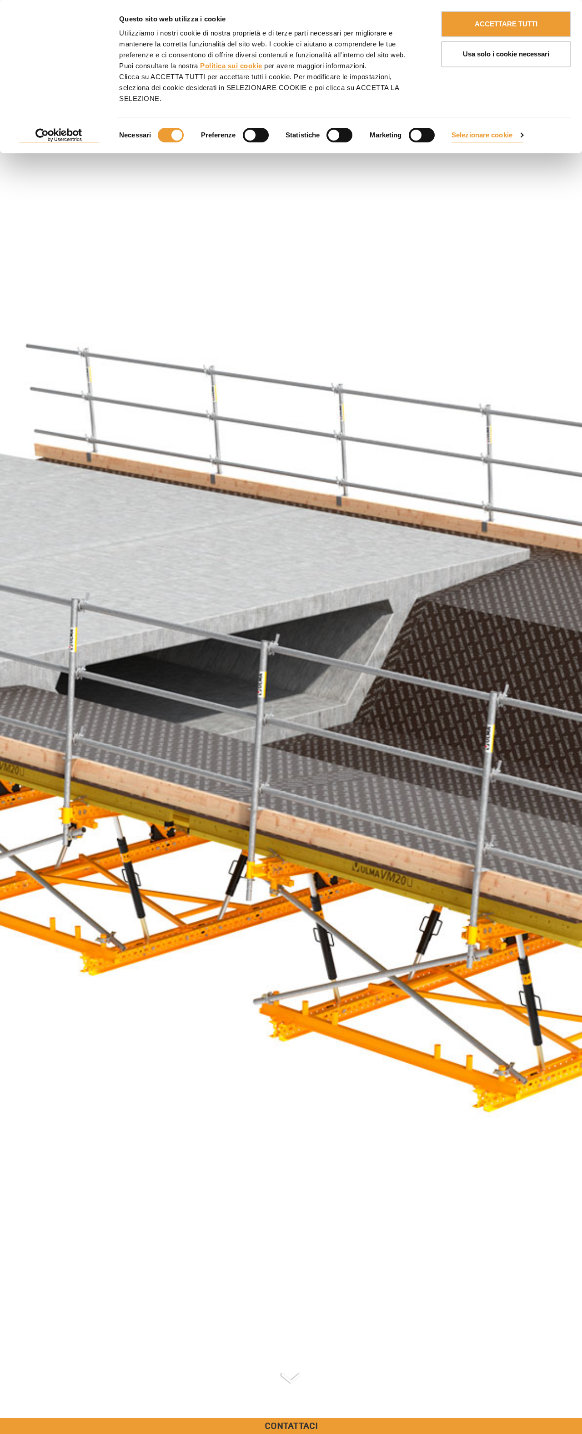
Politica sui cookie (231, 66)
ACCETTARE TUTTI (506, 24)
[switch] (256, 135)
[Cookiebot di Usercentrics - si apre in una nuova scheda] (59, 135)
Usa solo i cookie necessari (506, 54)
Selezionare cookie (482, 135)
